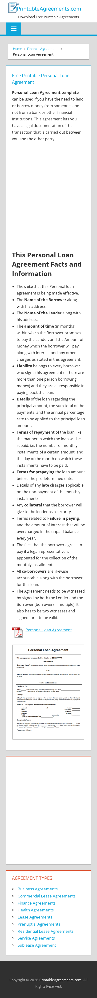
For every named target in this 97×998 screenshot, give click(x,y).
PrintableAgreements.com (60, 979)
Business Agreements (38, 889)
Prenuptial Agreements (39, 924)
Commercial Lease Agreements (47, 896)
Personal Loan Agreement (49, 630)
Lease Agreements (35, 917)
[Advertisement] (48, 196)
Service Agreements (36, 938)
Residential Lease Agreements (45, 931)
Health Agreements (36, 910)
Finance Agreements (37, 903)
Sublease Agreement (37, 945)
